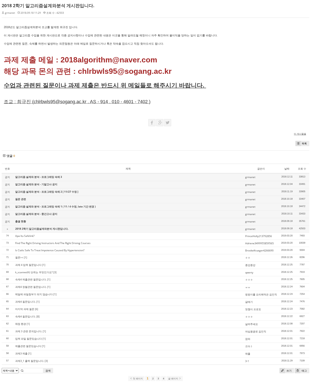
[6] (36, 309)
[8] (38, 316)
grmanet (10, 13)
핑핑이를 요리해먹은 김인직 (261, 294)
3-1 (247, 361)
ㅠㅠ (247, 287)
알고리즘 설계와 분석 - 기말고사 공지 (36, 184)
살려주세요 (251, 324)
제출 (247, 353)
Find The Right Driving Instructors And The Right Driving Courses (53, 243)
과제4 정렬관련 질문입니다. (31, 287)
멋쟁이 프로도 (253, 309)
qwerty (249, 272)
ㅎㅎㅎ (249, 279)
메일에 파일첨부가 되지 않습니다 (34, 294)
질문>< (19, 257)
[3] (54, 272)
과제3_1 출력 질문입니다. (29, 361)
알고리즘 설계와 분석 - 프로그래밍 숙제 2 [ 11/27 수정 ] (46, 192)
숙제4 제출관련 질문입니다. (31, 279)
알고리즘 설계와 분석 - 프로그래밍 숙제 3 (38, 177)
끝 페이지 (173, 378)
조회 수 (302, 168)
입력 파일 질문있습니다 (28, 338)
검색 (48, 370)
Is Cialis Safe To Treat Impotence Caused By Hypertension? (49, 250)
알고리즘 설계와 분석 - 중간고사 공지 (36, 214)
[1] (25, 257)
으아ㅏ (249, 346)
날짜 (286, 168)
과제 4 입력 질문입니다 (28, 265)
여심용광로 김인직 (255, 331)
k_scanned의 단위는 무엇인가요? (34, 272)
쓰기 (289, 370)
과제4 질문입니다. (25, 301)
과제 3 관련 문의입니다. (28, 331)
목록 (304, 143)
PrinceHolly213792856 (258, 236)
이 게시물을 (300, 133)
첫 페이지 (137, 378)
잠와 (247, 339)
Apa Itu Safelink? (24, 236)
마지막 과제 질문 (24, 309)
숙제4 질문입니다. (25, 316)
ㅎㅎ (247, 257)
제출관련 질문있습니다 (28, 346)
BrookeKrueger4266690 (259, 250)
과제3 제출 (21, 353)
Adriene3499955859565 (259, 243)
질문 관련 (20, 199)
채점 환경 (20, 324)
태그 (304, 370)
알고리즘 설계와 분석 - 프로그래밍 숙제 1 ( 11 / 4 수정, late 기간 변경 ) (55, 206)
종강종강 (250, 265)
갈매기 (249, 302)
